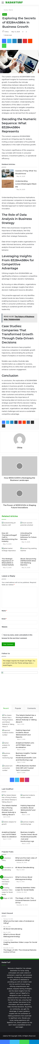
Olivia (7, 31)
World (11, 10)
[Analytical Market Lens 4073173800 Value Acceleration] (8, 746)
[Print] (3, 426)
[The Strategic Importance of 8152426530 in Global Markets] (10, 552)
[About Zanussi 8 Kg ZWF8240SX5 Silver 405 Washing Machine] (28, 552)
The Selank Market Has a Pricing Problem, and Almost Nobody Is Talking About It (9, 810)
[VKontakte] (28, 422)
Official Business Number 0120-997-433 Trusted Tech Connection (26, 768)
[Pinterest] (20, 422)
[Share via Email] (32, 422)
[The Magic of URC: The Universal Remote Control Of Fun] (8, 901)
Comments (31, 708)
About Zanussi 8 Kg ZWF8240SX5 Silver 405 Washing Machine (28, 562)
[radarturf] (14, 2)
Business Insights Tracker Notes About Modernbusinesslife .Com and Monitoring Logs (29, 836)
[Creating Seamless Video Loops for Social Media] (8, 891)
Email (4, 619)
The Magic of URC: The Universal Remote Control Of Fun (25, 900)
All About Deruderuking (24, 867)
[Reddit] (24, 422)
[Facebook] (3, 422)
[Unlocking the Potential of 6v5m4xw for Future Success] (28, 526)
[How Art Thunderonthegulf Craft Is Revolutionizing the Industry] (10, 526)
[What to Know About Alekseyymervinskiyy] (8, 880)
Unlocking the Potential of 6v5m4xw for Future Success (28, 536)
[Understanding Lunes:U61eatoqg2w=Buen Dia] (8, 184)
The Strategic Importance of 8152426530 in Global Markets (8, 562)
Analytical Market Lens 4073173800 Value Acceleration (25, 745)
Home (5, 10)
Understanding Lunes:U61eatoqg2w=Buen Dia (26, 184)
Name (4, 611)
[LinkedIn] (11, 422)
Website (4, 627)
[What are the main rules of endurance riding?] (8, 861)
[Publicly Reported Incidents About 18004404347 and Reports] (8, 733)
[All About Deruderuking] (8, 870)
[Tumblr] (16, 422)
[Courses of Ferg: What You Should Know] (8, 173)
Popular (18, 708)
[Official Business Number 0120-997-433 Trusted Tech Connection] (8, 769)
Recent (6, 708)
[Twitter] (7, 422)
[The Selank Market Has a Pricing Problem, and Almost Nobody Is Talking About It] (8, 721)
